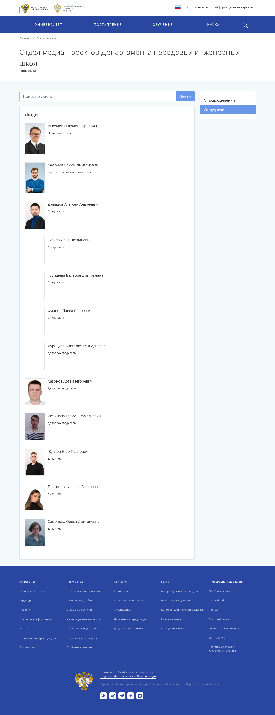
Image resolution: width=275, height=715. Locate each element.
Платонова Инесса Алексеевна (74, 486)
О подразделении (219, 100)
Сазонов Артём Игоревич (70, 381)
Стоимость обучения (80, 610)
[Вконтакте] (103, 695)
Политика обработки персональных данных (223, 649)
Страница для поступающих (84, 591)
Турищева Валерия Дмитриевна (75, 275)
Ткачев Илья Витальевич (70, 239)
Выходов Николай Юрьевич (72, 125)
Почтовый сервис (220, 619)
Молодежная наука (173, 628)
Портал (213, 610)
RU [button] (183, 7)
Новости (24, 610)
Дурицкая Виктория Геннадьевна (77, 345)
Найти (185, 96)
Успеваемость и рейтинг (129, 600)
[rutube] (112, 695)
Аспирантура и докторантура (179, 591)
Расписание (121, 591)
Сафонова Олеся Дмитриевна (73, 521)
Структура (25, 600)
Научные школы (171, 619)
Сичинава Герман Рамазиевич (74, 415)
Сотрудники (214, 109)
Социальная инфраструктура (37, 638)
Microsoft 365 (217, 638)
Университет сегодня (32, 591)
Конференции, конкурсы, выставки (183, 610)
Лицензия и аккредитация (130, 619)
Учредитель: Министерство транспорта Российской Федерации (139, 684)
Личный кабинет (219, 600)
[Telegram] (121, 695)
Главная (24, 38)
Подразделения (46, 38)
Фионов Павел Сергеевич (70, 310)
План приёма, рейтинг (81, 600)
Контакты (201, 7)
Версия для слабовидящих (202, 684)
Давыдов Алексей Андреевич (73, 204)
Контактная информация (35, 619)
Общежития (27, 647)
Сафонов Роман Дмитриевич (73, 165)
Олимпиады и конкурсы (82, 638)
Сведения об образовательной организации (128, 676)
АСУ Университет (219, 591)
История (24, 628)
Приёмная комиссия (79, 647)
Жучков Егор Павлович (68, 451)
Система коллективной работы (228, 628)
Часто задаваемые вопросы (84, 619)
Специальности (123, 610)
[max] (139, 695)
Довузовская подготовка (82, 628)
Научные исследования (176, 600)
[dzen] (130, 695)
